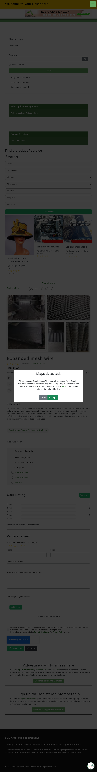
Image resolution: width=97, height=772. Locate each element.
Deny (43, 397)
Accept (52, 397)
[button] (93, 4)
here (64, 386)
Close (80, 372)
